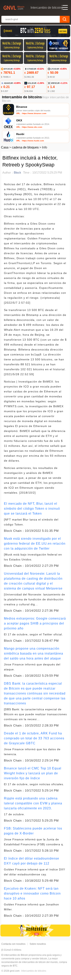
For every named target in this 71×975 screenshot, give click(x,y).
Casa (4, 147)
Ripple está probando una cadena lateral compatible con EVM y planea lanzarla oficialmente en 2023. (33, 803)
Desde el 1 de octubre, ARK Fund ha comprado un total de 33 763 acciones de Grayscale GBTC (34, 738)
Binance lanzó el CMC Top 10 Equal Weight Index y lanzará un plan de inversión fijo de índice (32, 773)
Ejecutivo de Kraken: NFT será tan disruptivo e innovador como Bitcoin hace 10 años (32, 893)
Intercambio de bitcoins (33, 970)
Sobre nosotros (38, 944)
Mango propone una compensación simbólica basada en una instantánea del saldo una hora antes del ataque (33, 653)
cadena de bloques (25, 147)
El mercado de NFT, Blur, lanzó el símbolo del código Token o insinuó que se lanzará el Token (32, 508)
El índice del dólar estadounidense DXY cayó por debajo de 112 (31, 861)
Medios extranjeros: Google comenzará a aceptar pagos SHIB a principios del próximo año (35, 623)
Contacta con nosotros (13, 944)
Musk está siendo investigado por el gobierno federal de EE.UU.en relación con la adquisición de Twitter (34, 543)
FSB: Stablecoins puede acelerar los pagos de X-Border (33, 831)
